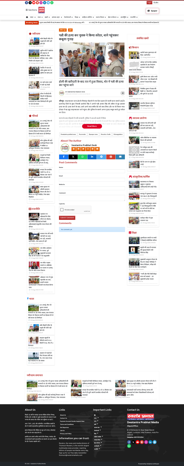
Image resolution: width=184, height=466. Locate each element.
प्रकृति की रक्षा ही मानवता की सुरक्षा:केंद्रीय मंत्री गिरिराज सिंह (148, 250)
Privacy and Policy (65, 433)
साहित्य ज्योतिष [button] (87, 17)
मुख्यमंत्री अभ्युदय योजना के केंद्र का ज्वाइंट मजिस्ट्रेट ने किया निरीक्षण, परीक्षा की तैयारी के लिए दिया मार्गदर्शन (143, 263)
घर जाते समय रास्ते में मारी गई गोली (46, 83)
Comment (62, 193)
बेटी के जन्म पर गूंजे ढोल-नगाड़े (148, 163)
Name (61, 167)
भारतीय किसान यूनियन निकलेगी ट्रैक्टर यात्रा (147, 104)
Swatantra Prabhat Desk (84, 145)
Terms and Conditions (67, 424)
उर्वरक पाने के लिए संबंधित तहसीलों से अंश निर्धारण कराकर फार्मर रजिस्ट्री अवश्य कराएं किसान (143, 66)
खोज (156, 2)
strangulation (118, 134)
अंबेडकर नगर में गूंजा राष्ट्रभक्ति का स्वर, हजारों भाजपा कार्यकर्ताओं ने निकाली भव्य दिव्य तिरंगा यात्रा (41, 282)
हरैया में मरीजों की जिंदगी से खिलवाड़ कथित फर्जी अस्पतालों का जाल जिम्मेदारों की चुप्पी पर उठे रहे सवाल (40, 99)
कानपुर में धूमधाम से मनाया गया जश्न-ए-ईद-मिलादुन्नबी (148, 195)
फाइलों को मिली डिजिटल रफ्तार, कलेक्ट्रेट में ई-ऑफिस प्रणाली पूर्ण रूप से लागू (39, 159)
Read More (92, 126)
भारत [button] (32, 17)
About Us (63, 415)
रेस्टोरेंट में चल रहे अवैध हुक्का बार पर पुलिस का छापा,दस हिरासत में (40, 72)
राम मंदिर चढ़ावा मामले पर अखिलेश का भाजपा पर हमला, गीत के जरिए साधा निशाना (41, 267)
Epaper (154, 11)
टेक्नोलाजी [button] (67, 17)
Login (149, 2)
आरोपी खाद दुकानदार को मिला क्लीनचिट (148, 53)
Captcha (62, 204)
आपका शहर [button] (56, 17)
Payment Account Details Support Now (72, 421)
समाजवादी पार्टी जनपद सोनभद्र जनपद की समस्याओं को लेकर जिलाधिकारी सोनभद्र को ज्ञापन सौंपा (140, 392)
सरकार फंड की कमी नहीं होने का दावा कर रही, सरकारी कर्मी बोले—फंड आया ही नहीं (41, 237)
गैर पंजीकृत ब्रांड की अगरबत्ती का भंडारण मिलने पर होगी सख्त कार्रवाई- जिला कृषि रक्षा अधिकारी (143, 151)
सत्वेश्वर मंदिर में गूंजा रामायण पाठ (146, 219)
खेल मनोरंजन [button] (112, 17)
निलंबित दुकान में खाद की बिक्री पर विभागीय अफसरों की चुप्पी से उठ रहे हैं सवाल (143, 93)
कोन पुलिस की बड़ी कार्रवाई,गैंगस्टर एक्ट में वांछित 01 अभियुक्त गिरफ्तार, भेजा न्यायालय (41, 144)
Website (62, 184)
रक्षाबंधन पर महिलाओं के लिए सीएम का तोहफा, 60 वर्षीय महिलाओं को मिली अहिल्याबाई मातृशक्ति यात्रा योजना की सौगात (40, 220)
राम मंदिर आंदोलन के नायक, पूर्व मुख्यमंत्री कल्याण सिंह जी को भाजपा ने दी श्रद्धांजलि (40, 252)
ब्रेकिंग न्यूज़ (63, 30)
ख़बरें (70, 30)
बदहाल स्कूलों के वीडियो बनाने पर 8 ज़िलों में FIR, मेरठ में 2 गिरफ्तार (40, 342)
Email (61, 176)
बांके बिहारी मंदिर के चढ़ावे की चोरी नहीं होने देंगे (46, 41)
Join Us (62, 430)
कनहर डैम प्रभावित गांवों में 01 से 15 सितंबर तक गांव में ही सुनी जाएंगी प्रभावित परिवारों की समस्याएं (40, 174)
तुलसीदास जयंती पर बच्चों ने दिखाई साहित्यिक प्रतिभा (148, 239)
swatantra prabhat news (69, 134)
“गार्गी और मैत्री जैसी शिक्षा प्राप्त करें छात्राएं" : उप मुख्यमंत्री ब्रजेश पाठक (148, 276)
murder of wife (106, 134)
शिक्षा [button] (76, 17)
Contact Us (63, 418)
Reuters (62, 443)
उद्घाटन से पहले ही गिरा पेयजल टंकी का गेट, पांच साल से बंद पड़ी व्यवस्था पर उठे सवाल (40, 357)
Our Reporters (64, 427)
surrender (83, 134)
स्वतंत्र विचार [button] (100, 17)
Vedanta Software (153, 463)
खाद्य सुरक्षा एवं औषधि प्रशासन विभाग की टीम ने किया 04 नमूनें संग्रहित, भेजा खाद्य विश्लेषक (39, 192)
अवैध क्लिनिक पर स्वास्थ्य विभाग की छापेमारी (148, 139)
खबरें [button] (46, 17)
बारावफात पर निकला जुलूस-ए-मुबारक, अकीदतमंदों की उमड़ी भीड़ (148, 184)
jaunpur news (94, 134)
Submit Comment (67, 217)
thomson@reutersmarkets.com (70, 455)
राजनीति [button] (133, 17)
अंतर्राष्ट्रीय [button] (123, 17)
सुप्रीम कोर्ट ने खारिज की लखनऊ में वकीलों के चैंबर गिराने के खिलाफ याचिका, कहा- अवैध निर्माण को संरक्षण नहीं (41, 55)
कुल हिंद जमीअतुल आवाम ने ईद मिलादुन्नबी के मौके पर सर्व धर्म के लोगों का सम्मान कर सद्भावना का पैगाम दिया (142, 207)
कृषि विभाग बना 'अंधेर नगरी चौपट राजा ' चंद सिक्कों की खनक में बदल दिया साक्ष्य (148, 79)
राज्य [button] (39, 17)
